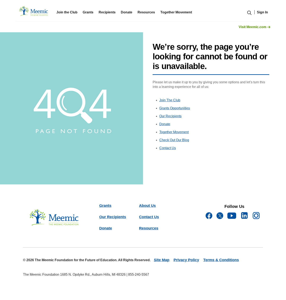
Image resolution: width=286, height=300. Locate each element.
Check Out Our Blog (174, 140)
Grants (88, 12)
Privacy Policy (186, 260)
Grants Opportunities (174, 108)
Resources (148, 228)
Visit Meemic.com (253, 27)
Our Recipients (170, 116)
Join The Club (169, 100)
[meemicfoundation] (33, 12)
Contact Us (167, 148)
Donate (126, 12)
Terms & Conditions (221, 260)
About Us (147, 205)
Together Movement (174, 132)
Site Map (161, 260)
